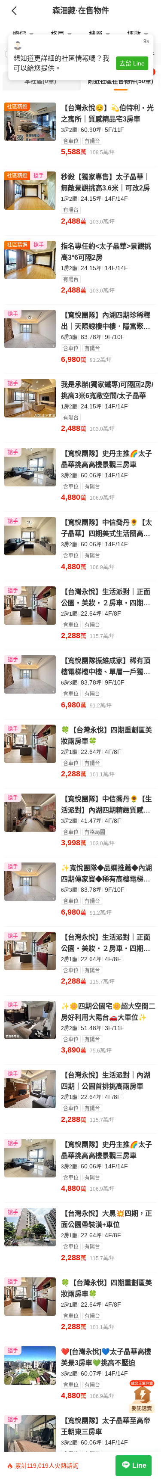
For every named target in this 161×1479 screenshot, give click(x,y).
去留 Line (131, 63)
